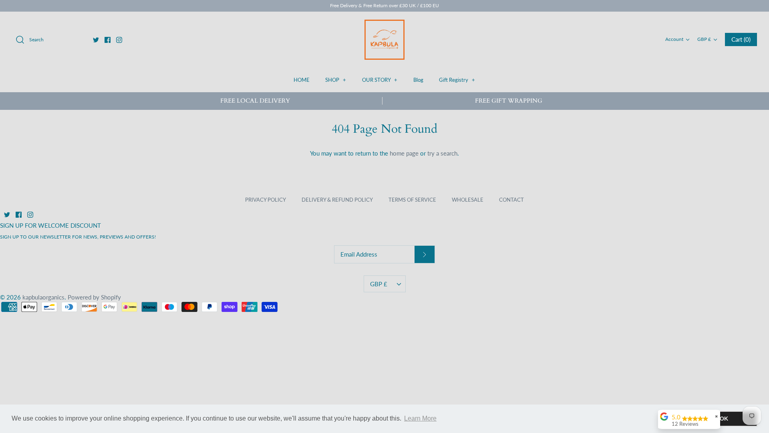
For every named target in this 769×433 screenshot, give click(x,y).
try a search (442, 153)
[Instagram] (119, 40)
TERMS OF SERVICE (412, 199)
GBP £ (704, 39)
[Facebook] (108, 40)
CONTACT (511, 199)
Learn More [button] (420, 418)
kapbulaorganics (43, 297)
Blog (418, 80)
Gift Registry (457, 80)
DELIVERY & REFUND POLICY (337, 199)
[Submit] (425, 254)
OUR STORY (379, 80)
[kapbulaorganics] (384, 40)
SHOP (335, 80)
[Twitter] (96, 40)
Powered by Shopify (94, 297)
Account (674, 39)
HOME (302, 80)
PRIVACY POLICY (265, 199)
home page (404, 153)
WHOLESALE (467, 199)
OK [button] (724, 418)
